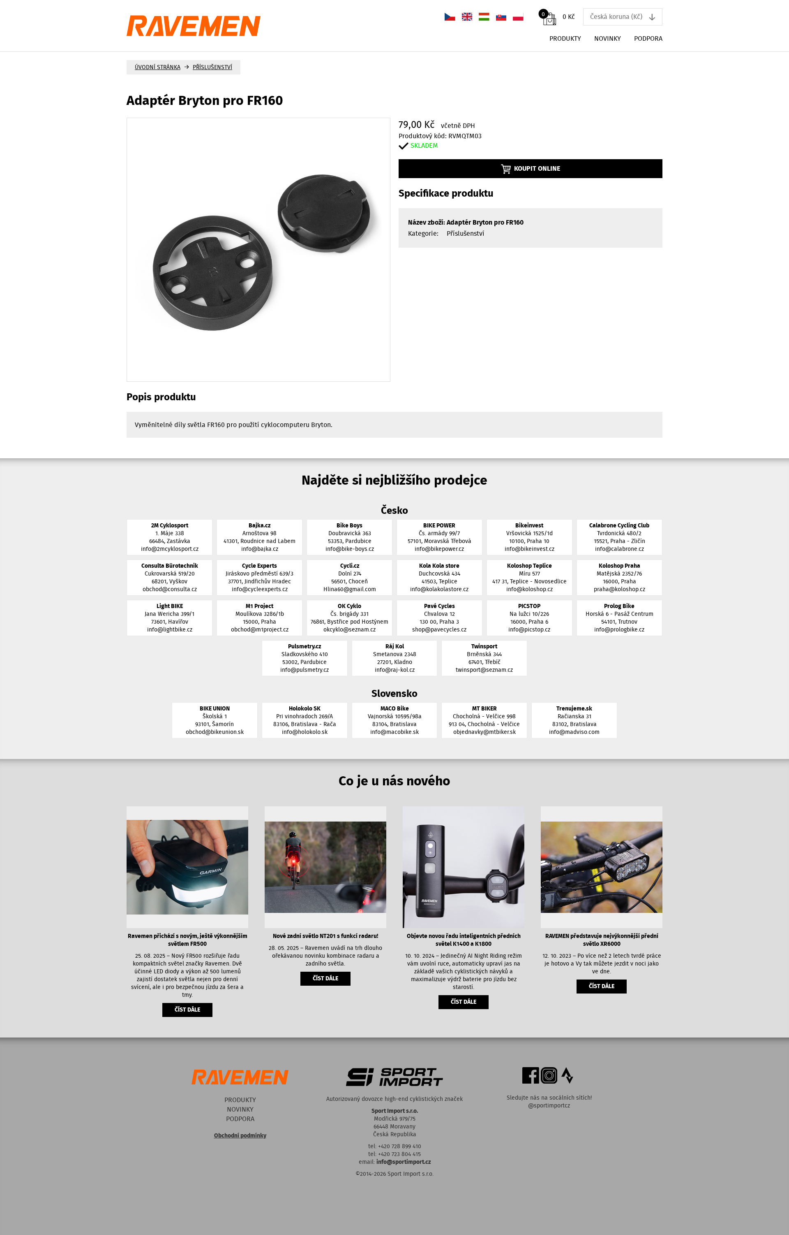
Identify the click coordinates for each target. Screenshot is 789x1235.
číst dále (187, 1010)
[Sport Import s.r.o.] (260, 25)
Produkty (565, 38)
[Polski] (518, 16)
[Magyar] (484, 16)
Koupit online (537, 168)
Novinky (607, 38)
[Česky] (450, 16)
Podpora (648, 38)
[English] (467, 16)
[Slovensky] (501, 16)
